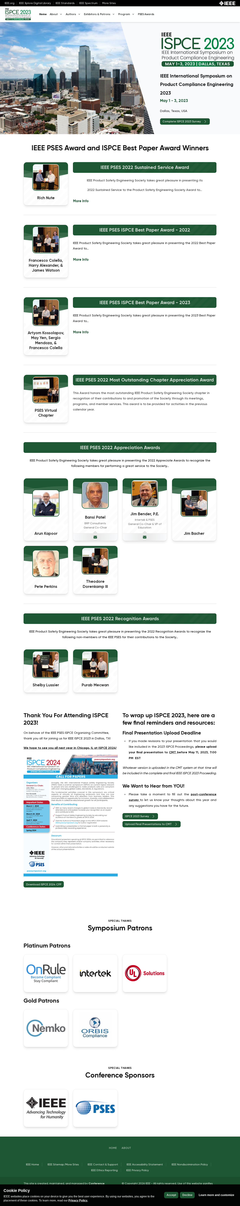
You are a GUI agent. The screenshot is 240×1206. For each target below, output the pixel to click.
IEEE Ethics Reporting (104, 1170)
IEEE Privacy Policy (137, 1170)
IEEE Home (32, 1164)
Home (43, 14)
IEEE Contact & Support (103, 1164)
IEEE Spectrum (88, 3)
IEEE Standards (65, 3)
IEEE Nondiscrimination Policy (190, 1164)
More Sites (109, 3)
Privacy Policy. (78, 1200)
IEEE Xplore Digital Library (35, 3)
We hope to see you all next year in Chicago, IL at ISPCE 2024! (70, 748)
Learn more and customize (216, 1195)
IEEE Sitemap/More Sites (63, 1164)
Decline (187, 1195)
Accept (171, 1195)
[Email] (95, 537)
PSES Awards (146, 14)
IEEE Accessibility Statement (145, 1164)
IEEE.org (9, 3)
